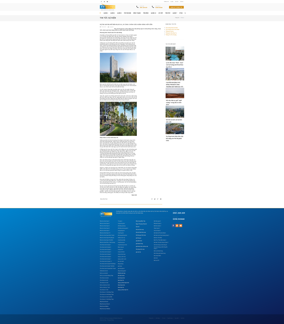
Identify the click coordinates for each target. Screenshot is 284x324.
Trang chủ (166, 1)
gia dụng (120, 266)
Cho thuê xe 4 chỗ (104, 282)
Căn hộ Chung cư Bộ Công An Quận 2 (160, 247)
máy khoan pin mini (122, 244)
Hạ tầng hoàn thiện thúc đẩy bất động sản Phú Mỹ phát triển (174, 138)
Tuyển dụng (170, 318)
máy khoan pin (121, 242)
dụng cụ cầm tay (122, 256)
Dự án (172, 1)
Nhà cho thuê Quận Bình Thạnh (107, 235)
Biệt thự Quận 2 (157, 225)
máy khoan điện (121, 240)
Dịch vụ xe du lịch (104, 273)
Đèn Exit (156, 258)
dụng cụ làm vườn (122, 259)
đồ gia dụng (120, 263)
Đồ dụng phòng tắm (122, 235)
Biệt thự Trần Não (158, 237)
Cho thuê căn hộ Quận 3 (105, 249)
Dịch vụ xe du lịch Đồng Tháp (106, 275)
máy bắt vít (120, 249)
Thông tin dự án (170, 31)
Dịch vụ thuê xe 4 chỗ (105, 285)
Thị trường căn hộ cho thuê (172, 29)
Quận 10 (153, 13)
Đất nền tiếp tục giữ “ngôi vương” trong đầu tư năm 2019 (174, 102)
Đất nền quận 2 (157, 221)
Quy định (177, 318)
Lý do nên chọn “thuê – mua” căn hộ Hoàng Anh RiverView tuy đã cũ (174, 65)
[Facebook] (101, 1)
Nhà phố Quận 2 (157, 223)
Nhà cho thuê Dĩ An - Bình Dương (107, 242)
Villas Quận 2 (157, 228)
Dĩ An (180, 13)
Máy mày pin (121, 247)
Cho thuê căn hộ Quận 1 (105, 244)
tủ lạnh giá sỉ (121, 233)
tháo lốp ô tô (121, 287)
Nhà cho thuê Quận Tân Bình (106, 240)
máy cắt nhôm (121, 251)
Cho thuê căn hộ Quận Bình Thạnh (108, 268)
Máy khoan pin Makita (105, 308)
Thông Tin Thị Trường (171, 35)
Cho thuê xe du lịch (104, 277)
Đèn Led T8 (156, 260)
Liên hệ (181, 1)
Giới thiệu (158, 318)
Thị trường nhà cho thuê (172, 27)
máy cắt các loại (121, 254)
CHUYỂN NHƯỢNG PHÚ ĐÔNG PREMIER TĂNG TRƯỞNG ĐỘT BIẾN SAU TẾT (174, 85)
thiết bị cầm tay (121, 237)
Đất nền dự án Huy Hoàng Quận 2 (161, 235)
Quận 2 (112, 13)
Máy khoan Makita (104, 306)
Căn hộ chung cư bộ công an (160, 244)
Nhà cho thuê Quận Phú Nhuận (107, 237)
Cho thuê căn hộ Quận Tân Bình (107, 266)
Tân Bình (146, 13)
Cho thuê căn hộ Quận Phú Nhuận (108, 263)
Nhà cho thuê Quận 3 (105, 225)
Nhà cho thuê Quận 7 (105, 230)
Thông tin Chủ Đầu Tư (171, 33)
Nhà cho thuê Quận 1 (105, 221)
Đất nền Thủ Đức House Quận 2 (161, 242)
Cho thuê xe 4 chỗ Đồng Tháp (107, 294)
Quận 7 (175, 13)
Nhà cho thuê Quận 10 (105, 233)
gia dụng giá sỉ (121, 268)
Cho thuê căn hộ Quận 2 (105, 247)
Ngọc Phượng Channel (141, 223)
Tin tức (176, 1)
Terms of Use (103, 320)
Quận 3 (119, 13)
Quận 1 (106, 13)
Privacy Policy (110, 320)
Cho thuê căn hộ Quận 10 (106, 261)
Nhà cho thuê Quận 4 (105, 228)
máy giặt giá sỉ (121, 230)
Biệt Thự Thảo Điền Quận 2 (160, 240)
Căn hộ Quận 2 (157, 230)
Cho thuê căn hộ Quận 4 (105, 251)
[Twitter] (104, 1)
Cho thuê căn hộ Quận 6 (105, 256)
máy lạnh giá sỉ (121, 223)
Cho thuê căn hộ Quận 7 (105, 259)
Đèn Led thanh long (158, 250)
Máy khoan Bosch (104, 301)
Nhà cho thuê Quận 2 (105, 223)
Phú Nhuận (127, 13)
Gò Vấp (160, 13)
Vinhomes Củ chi (104, 270)
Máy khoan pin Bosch (105, 304)
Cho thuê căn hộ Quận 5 (105, 254)
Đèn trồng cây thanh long (159, 253)
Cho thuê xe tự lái (104, 280)
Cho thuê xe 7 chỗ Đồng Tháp (107, 292)
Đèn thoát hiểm (157, 255)
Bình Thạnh (137, 13)
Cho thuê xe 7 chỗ (104, 289)
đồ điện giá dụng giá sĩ (123, 228)
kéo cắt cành (121, 261)
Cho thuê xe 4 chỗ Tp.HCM (106, 296)
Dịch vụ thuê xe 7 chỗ (105, 287)
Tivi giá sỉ (120, 221)
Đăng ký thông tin (176, 7)
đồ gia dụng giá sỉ (122, 270)
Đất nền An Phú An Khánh (160, 233)
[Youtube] (107, 1)
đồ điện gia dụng (121, 225)
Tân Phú (167, 13)
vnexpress (111, 26)
